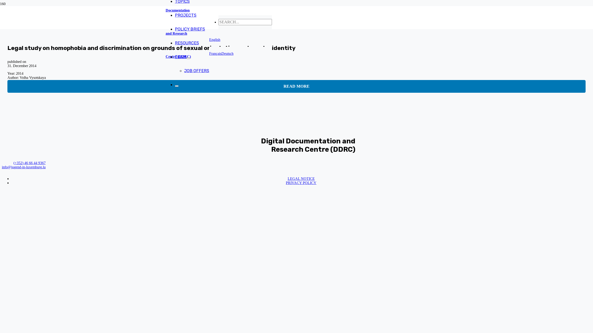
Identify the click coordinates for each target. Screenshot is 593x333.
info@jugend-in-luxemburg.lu (24, 167)
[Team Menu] (188, 58)
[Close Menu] (177, 86)
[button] (214, 40)
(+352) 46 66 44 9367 (29, 163)
